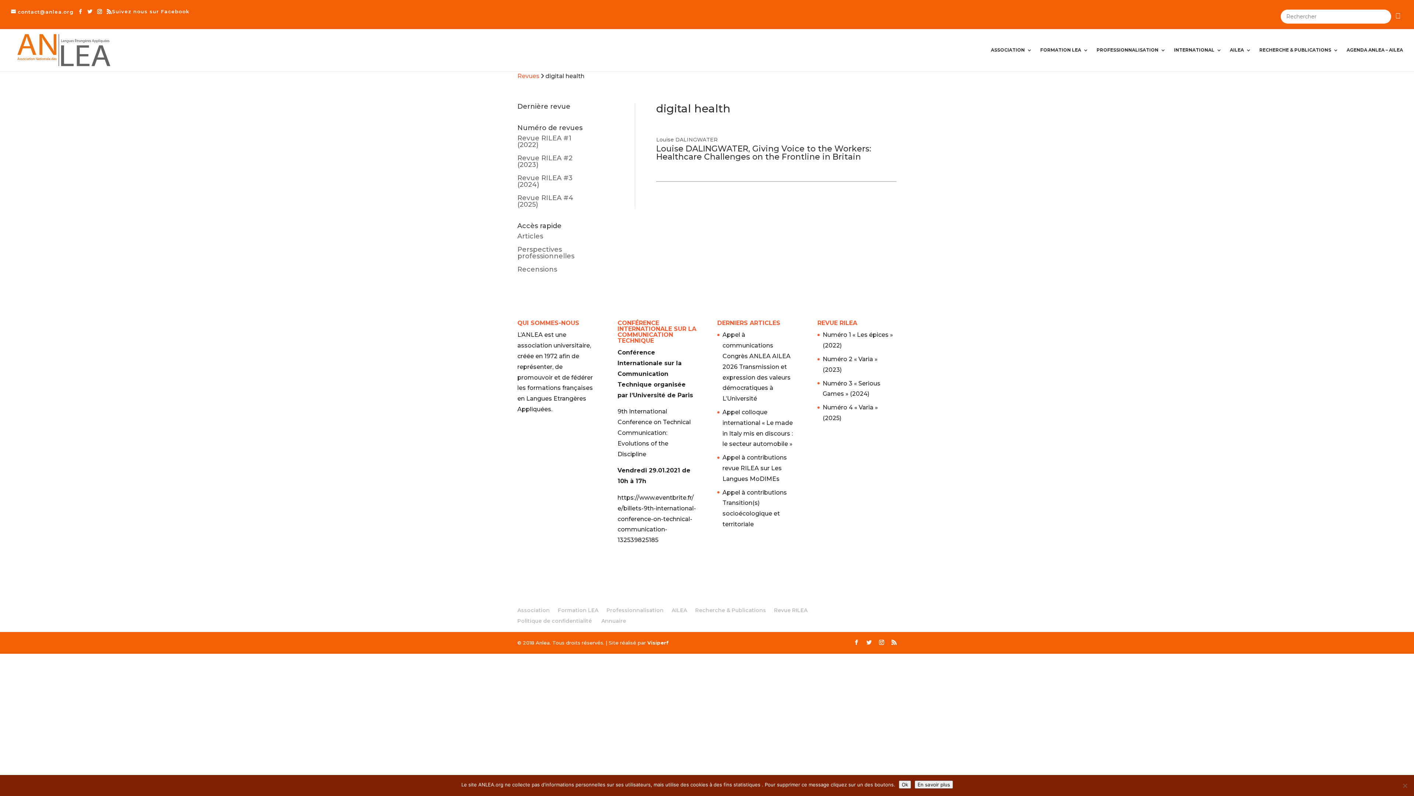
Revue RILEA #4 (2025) (545, 201)
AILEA (1237, 50)
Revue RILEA (791, 610)
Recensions (537, 269)
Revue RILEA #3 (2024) (545, 181)
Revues (528, 76)
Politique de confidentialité (554, 621)
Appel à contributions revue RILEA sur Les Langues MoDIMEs (754, 468)
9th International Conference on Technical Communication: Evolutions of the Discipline (654, 432)
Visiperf (658, 643)
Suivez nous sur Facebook (150, 11)
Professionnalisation (1127, 50)
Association (1008, 50)
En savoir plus (934, 785)
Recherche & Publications (1295, 50)
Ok (905, 785)
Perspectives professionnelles (545, 252)
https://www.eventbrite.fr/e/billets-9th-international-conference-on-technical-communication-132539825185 (657, 519)
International (1194, 50)
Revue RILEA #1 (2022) (544, 141)
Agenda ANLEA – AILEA (1375, 50)
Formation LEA (1060, 50)
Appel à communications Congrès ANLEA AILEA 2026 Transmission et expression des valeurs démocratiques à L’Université (756, 366)
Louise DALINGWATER (687, 139)
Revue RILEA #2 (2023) (545, 161)
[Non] (1404, 785)
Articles (530, 236)
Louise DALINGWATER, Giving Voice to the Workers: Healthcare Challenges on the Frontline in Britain (763, 153)
